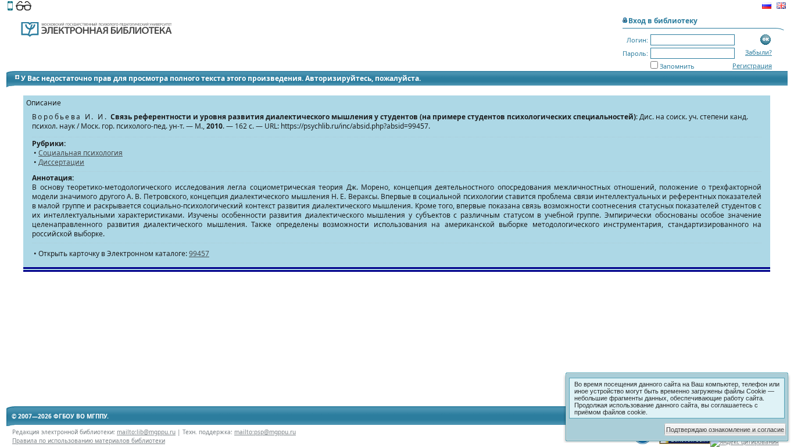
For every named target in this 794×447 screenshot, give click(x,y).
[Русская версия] (766, 7)
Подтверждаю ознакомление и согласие (725, 429)
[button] (765, 39)
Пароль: (635, 53)
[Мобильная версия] (10, 7)
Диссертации (61, 162)
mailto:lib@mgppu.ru (146, 432)
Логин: (637, 40)
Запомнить (677, 66)
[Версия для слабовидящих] (23, 7)
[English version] (781, 7)
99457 (199, 253)
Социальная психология (80, 153)
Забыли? (758, 52)
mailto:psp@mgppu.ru (265, 432)
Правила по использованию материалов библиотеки (88, 441)
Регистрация (752, 65)
